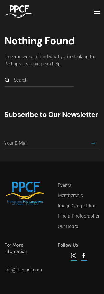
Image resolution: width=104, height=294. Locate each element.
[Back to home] (18, 11)
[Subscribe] (93, 143)
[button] (97, 11)
